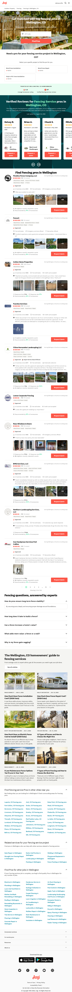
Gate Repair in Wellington (13, 853)
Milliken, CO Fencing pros (34, 828)
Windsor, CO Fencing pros (13, 826)
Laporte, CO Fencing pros (13, 802)
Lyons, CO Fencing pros (55, 822)
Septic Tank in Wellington (56, 891)
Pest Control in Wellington (56, 888)
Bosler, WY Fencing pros (56, 816)
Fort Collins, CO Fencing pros (14, 806)
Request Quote (59, 210)
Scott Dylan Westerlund (13, 731)
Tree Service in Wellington (13, 915)
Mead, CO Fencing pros (55, 806)
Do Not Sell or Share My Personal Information (36, 988)
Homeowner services (10, 932)
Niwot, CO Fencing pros (55, 829)
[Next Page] (50, 587)
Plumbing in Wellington (12, 885)
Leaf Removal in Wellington (57, 919)
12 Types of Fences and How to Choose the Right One (49, 735)
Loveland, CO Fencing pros (13, 822)
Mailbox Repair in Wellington (35, 911)
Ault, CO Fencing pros (33, 802)
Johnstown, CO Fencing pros (35, 825)
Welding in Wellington (55, 853)
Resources (7, 942)
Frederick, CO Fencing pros (57, 833)
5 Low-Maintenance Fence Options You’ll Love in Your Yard (18, 772)
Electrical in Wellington (12, 882)
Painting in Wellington (33, 862)
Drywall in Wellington (55, 909)
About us (7, 948)
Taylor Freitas (42, 731)
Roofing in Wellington (11, 900)
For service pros (9, 937)
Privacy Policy (41, 982)
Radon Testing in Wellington (57, 923)
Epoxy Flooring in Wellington (57, 912)
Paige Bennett (9, 692)
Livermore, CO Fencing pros (13, 812)
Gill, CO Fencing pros (33, 835)
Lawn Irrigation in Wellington (36, 899)
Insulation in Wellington (34, 920)
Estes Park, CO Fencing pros (57, 802)
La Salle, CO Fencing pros (56, 819)
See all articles (12, 667)
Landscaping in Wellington (35, 859)
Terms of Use (31, 982)
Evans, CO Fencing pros (34, 816)
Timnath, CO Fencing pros (13, 819)
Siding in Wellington (54, 906)
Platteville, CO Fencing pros (57, 812)
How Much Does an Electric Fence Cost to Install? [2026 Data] (18, 735)
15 (45, 587)
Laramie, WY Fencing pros (56, 809)
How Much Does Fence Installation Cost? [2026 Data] (18, 697)
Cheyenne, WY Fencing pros (13, 816)
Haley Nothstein (43, 692)
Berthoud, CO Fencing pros (35, 831)
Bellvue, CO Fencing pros (12, 833)
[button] (18, 199)
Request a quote (11, 154)
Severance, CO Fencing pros (13, 809)
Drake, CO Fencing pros (34, 806)
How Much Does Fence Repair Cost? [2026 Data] (51, 697)
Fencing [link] (19, 8)
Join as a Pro (59, 3)
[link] (6, 148)
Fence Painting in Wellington (57, 862)
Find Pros (36, 41)
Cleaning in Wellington (55, 916)
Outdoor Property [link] (9, 8)
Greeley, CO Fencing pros (34, 812)
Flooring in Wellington (11, 918)
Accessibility (35, 985)
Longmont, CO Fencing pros (57, 826)
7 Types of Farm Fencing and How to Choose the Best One (51, 772)
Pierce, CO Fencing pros (12, 829)
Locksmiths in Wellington (34, 908)
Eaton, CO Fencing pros (34, 809)
